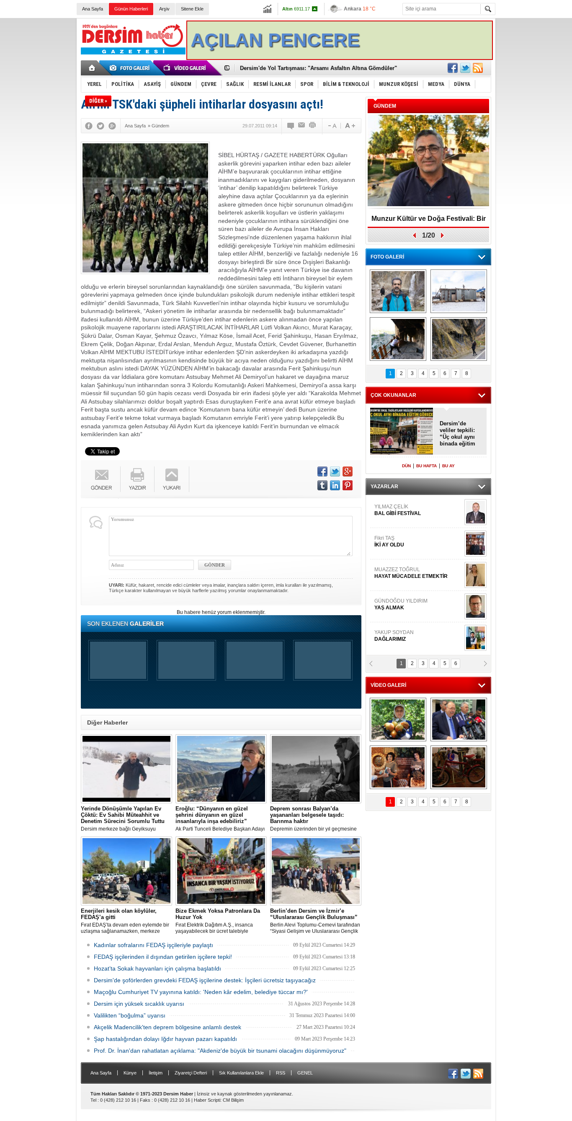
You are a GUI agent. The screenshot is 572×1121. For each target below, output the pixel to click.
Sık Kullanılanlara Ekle (241, 1072)
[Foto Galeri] (131, 67)
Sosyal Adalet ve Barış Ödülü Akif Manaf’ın (429, 221)
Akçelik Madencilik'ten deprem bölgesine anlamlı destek (167, 1027)
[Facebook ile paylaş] (453, 68)
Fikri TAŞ (389, 503)
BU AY (448, 465)
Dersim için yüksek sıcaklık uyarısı (139, 1003)
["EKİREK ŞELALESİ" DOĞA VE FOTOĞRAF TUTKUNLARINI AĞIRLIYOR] (398, 291)
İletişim (155, 1072)
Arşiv (164, 8)
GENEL (305, 1072)
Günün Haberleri (131, 8)
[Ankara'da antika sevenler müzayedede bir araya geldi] (458, 767)
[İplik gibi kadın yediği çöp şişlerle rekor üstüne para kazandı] (398, 767)
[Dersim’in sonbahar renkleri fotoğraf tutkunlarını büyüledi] (398, 339)
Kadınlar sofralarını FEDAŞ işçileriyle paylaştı (153, 945)
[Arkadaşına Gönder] (302, 125)
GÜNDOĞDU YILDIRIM (401, 566)
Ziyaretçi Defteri (191, 1072)
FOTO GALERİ (387, 257)
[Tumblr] (322, 485)
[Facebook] (89, 125)
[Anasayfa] (92, 67)
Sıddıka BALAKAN (396, 629)
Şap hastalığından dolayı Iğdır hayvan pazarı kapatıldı (165, 1039)
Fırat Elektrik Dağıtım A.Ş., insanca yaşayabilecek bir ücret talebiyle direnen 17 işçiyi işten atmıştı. (217, 921)
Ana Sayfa (92, 8)
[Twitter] (100, 125)
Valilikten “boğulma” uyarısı (129, 1015)
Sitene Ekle (192, 8)
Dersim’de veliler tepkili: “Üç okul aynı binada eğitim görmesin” (457, 433)
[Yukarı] (172, 479)
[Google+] (112, 125)
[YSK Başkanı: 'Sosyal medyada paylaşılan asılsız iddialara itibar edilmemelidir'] (458, 719)
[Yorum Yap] (291, 125)
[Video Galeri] (185, 67)
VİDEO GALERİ (388, 685)
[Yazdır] (313, 125)
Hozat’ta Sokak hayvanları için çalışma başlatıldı (157, 968)
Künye (130, 1072)
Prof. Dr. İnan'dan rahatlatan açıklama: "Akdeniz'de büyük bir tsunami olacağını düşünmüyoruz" (220, 1050)
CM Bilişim (233, 1100)
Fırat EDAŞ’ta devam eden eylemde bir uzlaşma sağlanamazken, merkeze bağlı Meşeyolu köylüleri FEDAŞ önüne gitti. (125, 921)
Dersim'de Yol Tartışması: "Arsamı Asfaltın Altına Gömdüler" (318, 68)
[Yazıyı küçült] (332, 125)
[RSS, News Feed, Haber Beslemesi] (478, 68)
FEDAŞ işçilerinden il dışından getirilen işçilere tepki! (163, 956)
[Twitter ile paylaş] (465, 68)
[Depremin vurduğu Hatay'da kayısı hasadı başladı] (398, 719)
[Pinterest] (348, 485)
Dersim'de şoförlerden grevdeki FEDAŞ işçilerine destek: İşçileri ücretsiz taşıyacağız (205, 980)
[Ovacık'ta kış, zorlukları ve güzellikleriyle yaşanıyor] (458, 291)
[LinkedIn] (335, 485)
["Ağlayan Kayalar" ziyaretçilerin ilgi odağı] (458, 339)
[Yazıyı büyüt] (350, 125)
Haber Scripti (207, 1100)
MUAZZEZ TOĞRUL (411, 535)
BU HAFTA (426, 465)
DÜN (406, 465)
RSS (280, 1072)
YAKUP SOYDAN (394, 598)
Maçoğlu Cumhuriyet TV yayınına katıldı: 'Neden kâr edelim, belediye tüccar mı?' (201, 992)
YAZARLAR (384, 486)
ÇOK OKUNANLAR (393, 395)
